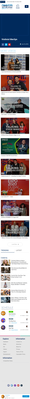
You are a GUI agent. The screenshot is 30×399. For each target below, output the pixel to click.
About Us (18, 346)
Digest (5, 351)
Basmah (13, 315)
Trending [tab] (5, 250)
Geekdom (5, 341)
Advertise (18, 344)
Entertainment (6, 354)
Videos (5, 349)
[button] (3, 44)
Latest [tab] (19, 250)
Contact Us (19, 341)
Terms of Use (19, 351)
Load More (14, 244)
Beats (4, 344)
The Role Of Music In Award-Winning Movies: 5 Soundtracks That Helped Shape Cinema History (19, 262)
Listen (26, 396)
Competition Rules (8, 361)
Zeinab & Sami (14, 322)
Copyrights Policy (20, 354)
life (4, 346)
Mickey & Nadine (14, 330)
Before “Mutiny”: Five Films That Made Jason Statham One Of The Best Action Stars (19, 299)
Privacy (18, 349)
